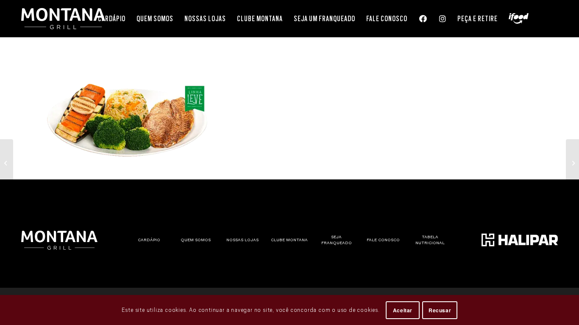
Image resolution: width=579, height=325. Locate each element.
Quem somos (196, 239)
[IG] (442, 18)
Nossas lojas (242, 239)
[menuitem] (111, 18)
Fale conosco (383, 239)
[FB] (423, 18)
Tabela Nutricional (430, 239)
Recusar (440, 310)
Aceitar (402, 310)
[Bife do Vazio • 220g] (572, 162)
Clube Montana (289, 239)
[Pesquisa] (546, 18)
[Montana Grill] (63, 18)
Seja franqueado (336, 239)
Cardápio (149, 239)
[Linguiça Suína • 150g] (6, 162)
